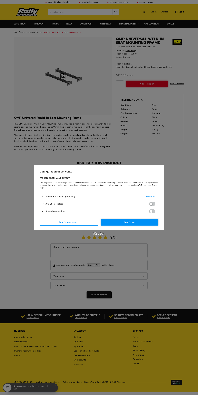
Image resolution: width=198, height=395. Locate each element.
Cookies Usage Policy (106, 182)
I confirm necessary (69, 222)
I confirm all (129, 222)
